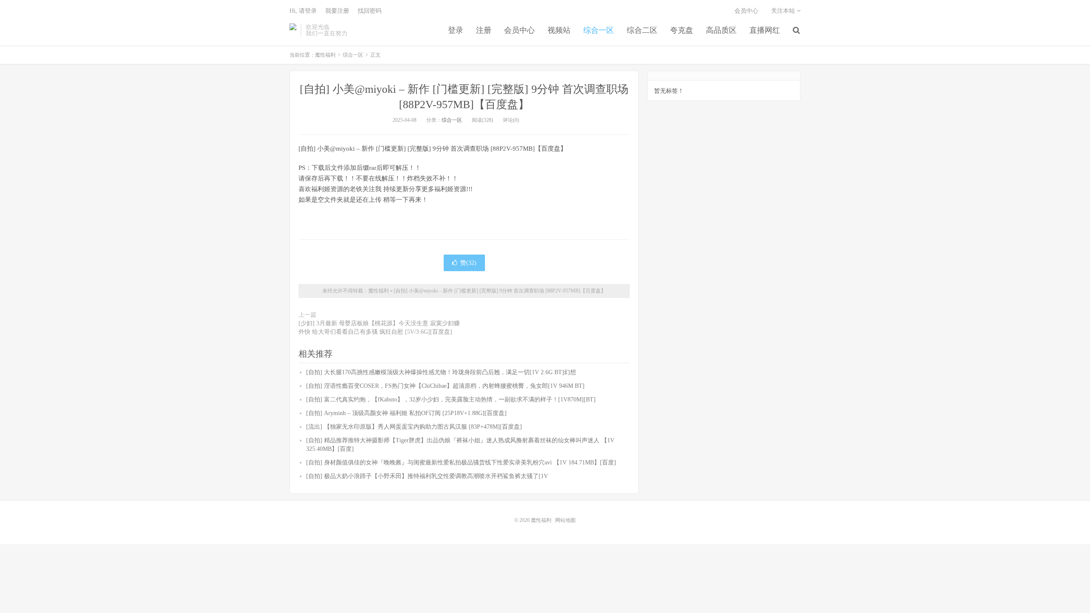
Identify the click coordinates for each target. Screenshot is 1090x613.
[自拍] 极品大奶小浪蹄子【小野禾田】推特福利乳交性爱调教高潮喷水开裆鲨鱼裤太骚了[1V (427, 476)
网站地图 (565, 520)
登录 (455, 30)
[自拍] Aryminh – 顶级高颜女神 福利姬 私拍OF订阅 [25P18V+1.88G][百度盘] (406, 413)
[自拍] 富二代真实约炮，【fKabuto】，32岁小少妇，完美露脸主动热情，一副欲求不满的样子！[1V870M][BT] (451, 399)
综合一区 (598, 30)
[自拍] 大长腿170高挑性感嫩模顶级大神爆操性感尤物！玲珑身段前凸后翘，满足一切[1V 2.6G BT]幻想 (441, 372)
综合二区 (642, 30)
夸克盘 (681, 30)
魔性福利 (293, 30)
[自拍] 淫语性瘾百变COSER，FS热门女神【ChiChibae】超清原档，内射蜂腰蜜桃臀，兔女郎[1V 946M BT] (445, 386)
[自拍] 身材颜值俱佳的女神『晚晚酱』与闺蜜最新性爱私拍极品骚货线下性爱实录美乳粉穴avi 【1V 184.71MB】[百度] (461, 462)
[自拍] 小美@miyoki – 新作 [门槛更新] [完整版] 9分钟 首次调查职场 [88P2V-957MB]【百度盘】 (500, 291)
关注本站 (784, 11)
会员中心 (519, 30)
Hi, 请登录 (303, 11)
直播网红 (764, 30)
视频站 (559, 30)
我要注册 (337, 11)
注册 (483, 30)
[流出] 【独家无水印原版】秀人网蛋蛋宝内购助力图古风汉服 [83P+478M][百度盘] (414, 427)
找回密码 (370, 11)
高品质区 (721, 30)
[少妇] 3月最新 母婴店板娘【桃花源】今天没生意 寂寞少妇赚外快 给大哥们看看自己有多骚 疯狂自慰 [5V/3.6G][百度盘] (379, 327)
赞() (468, 263)
